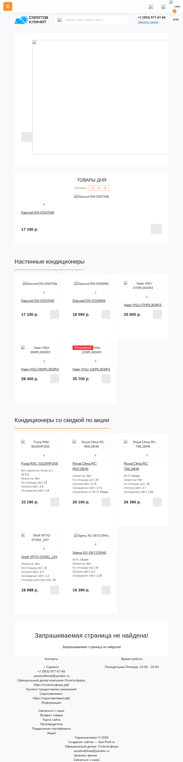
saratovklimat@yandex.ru (51, 676)
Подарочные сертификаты (51, 728)
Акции (51, 733)
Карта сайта (51, 719)
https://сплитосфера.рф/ (51, 685)
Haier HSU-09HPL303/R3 (40, 369)
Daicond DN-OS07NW (37, 212)
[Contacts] (163, 6)
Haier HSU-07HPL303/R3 (142, 305)
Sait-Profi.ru (106, 742)
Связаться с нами (51, 710)
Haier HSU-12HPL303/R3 (91, 369)
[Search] (59, 19)
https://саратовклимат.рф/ (51, 698)
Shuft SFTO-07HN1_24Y (39, 557)
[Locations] (150, 6)
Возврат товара (51, 715)
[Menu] (7, 6)
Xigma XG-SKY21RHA (89, 553)
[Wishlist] (59, 289)
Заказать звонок (148, 22)
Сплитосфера (108, 746)
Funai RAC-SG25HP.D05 (39, 463)
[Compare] (59, 298)
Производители (51, 724)
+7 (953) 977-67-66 (152, 17)
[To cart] (156, 229)
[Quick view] (59, 281)
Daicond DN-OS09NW (89, 301)
